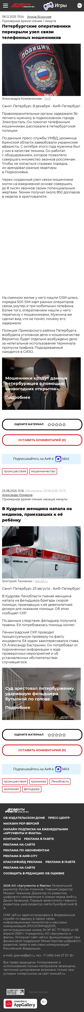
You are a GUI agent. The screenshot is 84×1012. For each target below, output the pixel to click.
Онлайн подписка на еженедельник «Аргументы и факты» (35, 831)
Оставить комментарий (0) (42, 440)
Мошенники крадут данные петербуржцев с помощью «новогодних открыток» (36, 383)
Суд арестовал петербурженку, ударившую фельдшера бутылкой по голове (40, 693)
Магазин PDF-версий (21, 823)
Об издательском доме (24, 818)
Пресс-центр (59, 818)
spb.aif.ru (41, 581)
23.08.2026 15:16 (13, 491)
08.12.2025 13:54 (13, 17)
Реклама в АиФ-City (20, 856)
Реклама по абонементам (26, 850)
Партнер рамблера (38, 992)
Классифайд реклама (22, 862)
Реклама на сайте (19, 844)
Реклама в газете (39, 839)
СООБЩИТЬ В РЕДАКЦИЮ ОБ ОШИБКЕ (33, 873)
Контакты (12, 839)
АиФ (47, 98)
